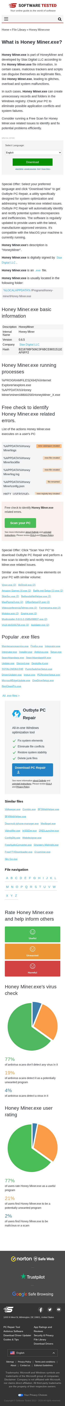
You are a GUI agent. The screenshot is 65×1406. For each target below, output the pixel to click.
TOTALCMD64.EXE (12, 669)
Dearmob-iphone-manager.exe (22, 823)
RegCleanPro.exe (11, 686)
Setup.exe (56, 651)
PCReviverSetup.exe (48, 674)
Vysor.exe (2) (9, 584)
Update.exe (8, 663)
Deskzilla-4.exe (40, 663)
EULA (39, 169)
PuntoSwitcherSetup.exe (38, 669)
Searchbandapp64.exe (38, 657)
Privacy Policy (45, 169)
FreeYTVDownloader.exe (18, 851)
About (13, 1365)
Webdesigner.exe (31, 837)
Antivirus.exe (41, 651)
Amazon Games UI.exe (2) (16, 590)
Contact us (25, 1365)
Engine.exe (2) (29, 613)
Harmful (32, 972)
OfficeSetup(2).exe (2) (37, 602)
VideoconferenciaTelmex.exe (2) (19, 607)
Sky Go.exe (11, 859)
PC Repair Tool (11, 1327)
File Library (19, 29)
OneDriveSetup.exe (43, 680)
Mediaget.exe (48, 823)
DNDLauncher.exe (49, 830)
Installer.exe (25, 651)
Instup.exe (29, 674)
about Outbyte (19, 169)
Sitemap (10, 1362)
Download (32, 162)
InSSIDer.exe (29, 830)
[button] (32, 19)
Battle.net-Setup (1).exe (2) (48, 590)
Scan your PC (20, 523)
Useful (32, 938)
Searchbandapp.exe (13, 657)
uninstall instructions (30, 169)
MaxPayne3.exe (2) (12, 602)
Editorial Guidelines (43, 1365)
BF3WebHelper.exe (48, 809)
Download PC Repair (30, 767)
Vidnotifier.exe (12, 830)
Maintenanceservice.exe (15, 646)
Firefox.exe (37, 646)
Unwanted (32, 955)
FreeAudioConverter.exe (18, 844)
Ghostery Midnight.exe (46, 844)
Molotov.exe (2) (10, 613)
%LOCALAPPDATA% (17, 290)
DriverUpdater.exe (12, 674)
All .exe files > (11, 695)
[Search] (60, 20)
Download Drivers (43, 1343)
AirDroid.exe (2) (27, 584)
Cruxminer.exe (42, 851)
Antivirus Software (13, 1331)
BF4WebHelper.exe (15, 816)
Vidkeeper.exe (12, 809)
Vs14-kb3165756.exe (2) (15, 624)
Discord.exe (22, 663)
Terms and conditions (45, 1362)
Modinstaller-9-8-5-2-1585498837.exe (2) (24, 619)
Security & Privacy (44, 1335)
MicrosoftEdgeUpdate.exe (16, 680)
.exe (38, 270)
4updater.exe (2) (40, 624)
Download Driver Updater (17, 1335)
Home (5, 29)
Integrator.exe (52, 646)
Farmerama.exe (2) (50, 607)
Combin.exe (29, 809)
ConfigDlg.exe (12, 837)
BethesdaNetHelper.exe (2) (36, 596)
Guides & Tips (11, 1339)
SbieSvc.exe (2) (10, 596)
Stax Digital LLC (29, 344)
